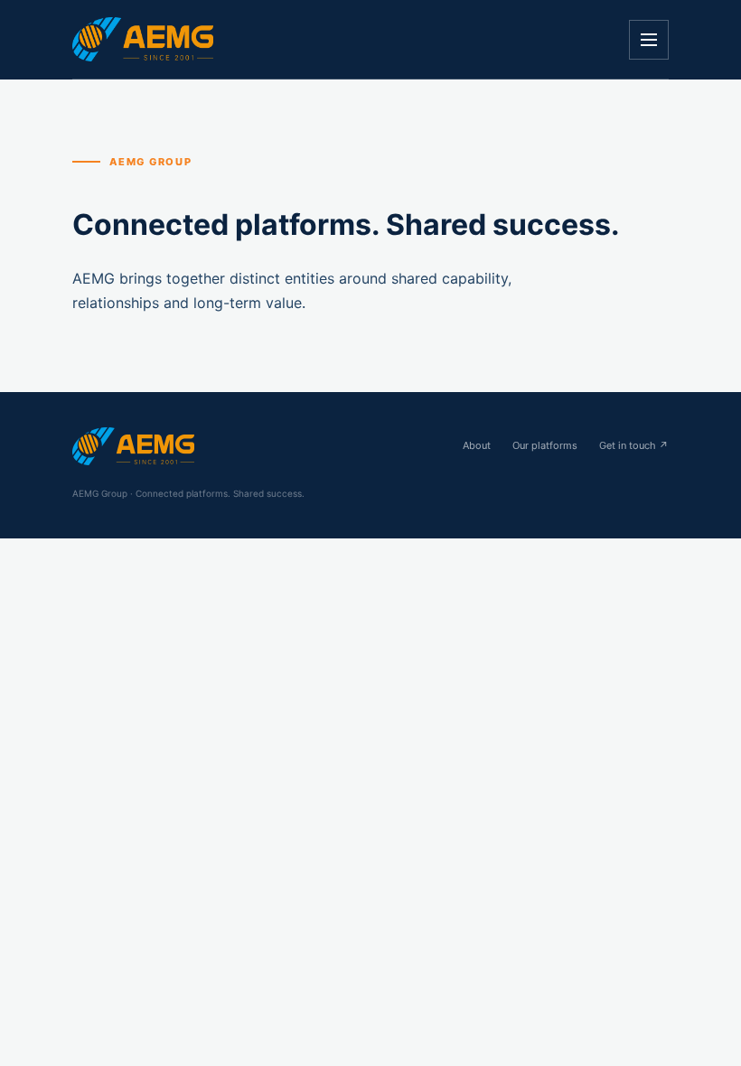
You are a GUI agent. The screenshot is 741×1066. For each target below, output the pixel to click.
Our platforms (544, 445)
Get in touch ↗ (634, 445)
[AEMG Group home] (142, 39)
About (477, 445)
